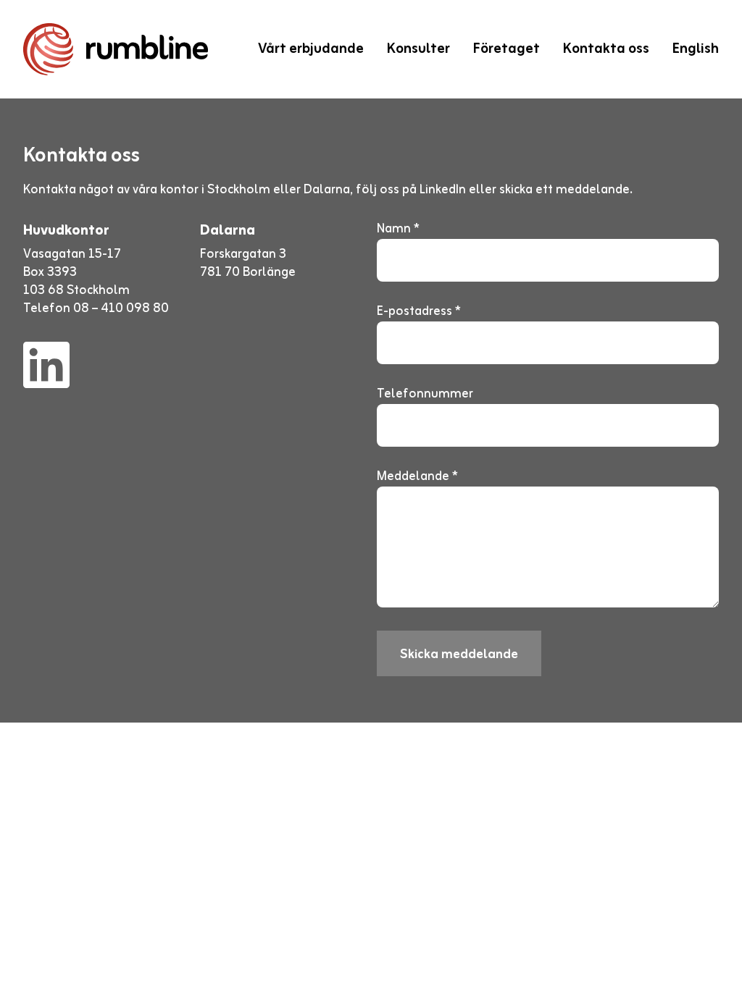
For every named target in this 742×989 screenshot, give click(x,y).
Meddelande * (417, 477)
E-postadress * (419, 311)
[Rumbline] (115, 49)
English (695, 49)
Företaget (506, 49)
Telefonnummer (425, 394)
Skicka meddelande (459, 654)
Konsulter (418, 49)
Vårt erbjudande (311, 49)
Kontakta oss (606, 49)
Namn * (398, 229)
